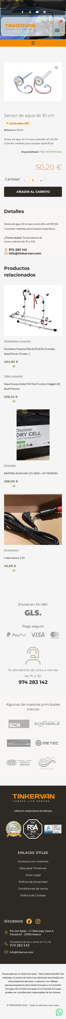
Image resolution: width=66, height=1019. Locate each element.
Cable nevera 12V (14, 557)
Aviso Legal (33, 875)
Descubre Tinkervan (33, 868)
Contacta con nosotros (33, 861)
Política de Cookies (33, 895)
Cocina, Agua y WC (19, 123)
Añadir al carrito (33, 192)
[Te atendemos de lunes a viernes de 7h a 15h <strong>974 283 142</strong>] (33, 656)
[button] (33, 43)
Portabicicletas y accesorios (17, 341)
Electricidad (9, 465)
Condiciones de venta (33, 888)
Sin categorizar (11, 550)
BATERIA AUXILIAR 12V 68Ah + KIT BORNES (31, 473)
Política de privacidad (33, 881)
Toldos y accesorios (13, 376)
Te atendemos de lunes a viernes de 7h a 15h (33, 676)
